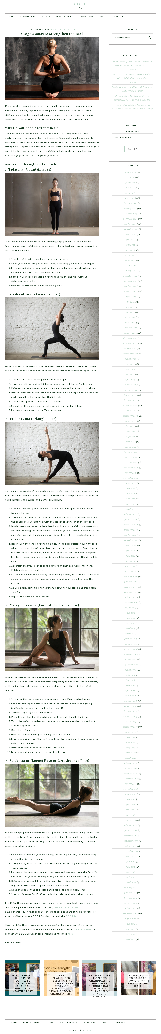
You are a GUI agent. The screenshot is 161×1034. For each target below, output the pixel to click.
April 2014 (131, 939)
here (70, 933)
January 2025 (130, 270)
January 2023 (130, 395)
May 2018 (130, 685)
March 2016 (130, 820)
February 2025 (130, 265)
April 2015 (130, 877)
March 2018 (130, 695)
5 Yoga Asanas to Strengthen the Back (52, 33)
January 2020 (130, 581)
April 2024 (130, 317)
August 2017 (130, 732)
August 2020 (131, 545)
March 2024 (130, 322)
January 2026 (130, 208)
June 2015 (130, 866)
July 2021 (131, 488)
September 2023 (130, 353)
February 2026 (130, 203)
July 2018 (130, 675)
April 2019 (131, 628)
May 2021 (130, 498)
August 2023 (130, 358)
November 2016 (131, 778)
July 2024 (130, 301)
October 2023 (130, 348)
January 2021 (131, 519)
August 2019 (130, 607)
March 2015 (130, 882)
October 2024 (130, 286)
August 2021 (130, 483)
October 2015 (131, 846)
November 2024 (130, 281)
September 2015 (131, 851)
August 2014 (130, 918)
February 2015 (130, 887)
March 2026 (130, 198)
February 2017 (130, 763)
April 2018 (130, 690)
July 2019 (131, 612)
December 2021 (131, 462)
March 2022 (130, 447)
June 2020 (131, 555)
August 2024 (130, 296)
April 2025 (130, 255)
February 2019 (130, 638)
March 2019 (130, 633)
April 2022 (131, 441)
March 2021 (130, 509)
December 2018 (131, 649)
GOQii (80, 3)
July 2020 (130, 550)
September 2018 (130, 664)
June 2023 (130, 369)
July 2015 (131, 861)
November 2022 (130, 405)
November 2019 (131, 592)
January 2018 (130, 706)
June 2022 (130, 431)
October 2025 (130, 224)
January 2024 (130, 333)
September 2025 (130, 229)
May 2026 (130, 187)
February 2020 (131, 576)
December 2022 (131, 400)
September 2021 (131, 478)
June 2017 (130, 742)
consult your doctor (67, 907)
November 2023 (130, 343)
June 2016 (130, 804)
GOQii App (72, 916)
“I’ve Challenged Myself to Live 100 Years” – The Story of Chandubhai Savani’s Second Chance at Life (61, 984)
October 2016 (131, 784)
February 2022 (130, 452)
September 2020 (130, 540)
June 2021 (130, 493)
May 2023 (130, 374)
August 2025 (130, 234)
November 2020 (131, 530)
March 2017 (130, 758)
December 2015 (131, 835)
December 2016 (130, 773)
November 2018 (131, 654)
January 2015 (130, 892)
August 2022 (131, 421)
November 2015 (131, 841)
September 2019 (131, 602)
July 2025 (130, 239)
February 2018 (130, 701)
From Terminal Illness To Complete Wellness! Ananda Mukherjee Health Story (22, 983)
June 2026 (130, 182)
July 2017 (131, 737)
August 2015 (130, 856)
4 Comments (70, 29)
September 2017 (130, 727)
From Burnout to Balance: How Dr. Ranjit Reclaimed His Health (138, 980)
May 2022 (130, 436)
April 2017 (131, 752)
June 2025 (130, 244)
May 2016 (130, 809)
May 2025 (130, 250)
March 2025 (130, 260)
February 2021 (130, 514)
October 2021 (131, 473)
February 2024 (130, 327)
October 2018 (131, 659)
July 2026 (130, 177)
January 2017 (131, 768)
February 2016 (130, 825)
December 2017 (130, 711)
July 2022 (130, 426)
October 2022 (130, 410)
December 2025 (130, 213)
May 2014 (130, 934)
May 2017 (130, 747)
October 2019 (131, 597)
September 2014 (130, 913)
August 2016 (130, 794)
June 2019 (130, 618)
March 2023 (130, 384)
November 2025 (130, 219)
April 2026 (130, 193)
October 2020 (130, 535)
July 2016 (131, 799)
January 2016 (131, 830)
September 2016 (131, 789)
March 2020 (130, 571)
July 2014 (131, 923)
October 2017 (130, 721)
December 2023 (130, 338)
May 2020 (130, 561)
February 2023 (130, 390)
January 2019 (131, 644)
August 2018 (130, 669)
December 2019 (131, 587)
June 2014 (130, 929)
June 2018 (130, 680)
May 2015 (130, 872)
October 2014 (131, 908)
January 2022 (130, 457)
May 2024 (130, 312)
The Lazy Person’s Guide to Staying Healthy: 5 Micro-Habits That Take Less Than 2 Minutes (132, 78)
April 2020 (130, 566)
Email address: (132, 131)
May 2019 (130, 623)
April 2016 (130, 815)
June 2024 (130, 307)
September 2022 (130, 416)
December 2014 (130, 898)
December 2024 (130, 276)
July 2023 (130, 364)
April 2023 (130, 379)
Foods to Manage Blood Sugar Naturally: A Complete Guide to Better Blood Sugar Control (132, 65)
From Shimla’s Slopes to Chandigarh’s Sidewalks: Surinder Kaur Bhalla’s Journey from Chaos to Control (100, 986)
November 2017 (130, 716)
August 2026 (130, 172)
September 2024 (130, 291)
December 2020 (131, 524)
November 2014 (131, 903)
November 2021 (131, 467)
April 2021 (130, 504)
